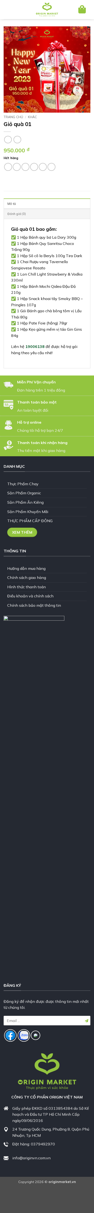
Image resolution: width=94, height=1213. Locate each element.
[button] (11, 9)
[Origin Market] (47, 9)
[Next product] (8, 139)
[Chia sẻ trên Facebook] (17, 167)
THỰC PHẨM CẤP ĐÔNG (30, 520)
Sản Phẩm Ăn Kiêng (25, 502)
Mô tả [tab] (11, 204)
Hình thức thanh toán (26, 586)
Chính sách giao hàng (26, 577)
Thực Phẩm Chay (23, 483)
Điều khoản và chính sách (30, 596)
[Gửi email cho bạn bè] (34, 167)
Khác (32, 117)
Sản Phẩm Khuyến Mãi (27, 511)
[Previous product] (17, 139)
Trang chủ (13, 117)
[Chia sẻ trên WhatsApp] (8, 167)
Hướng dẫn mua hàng (26, 568)
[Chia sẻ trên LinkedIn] (51, 167)
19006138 (35, 346)
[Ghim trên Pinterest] (43, 167)
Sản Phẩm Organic (24, 493)
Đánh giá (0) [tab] (16, 214)
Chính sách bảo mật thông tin (34, 605)
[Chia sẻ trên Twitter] (25, 167)
